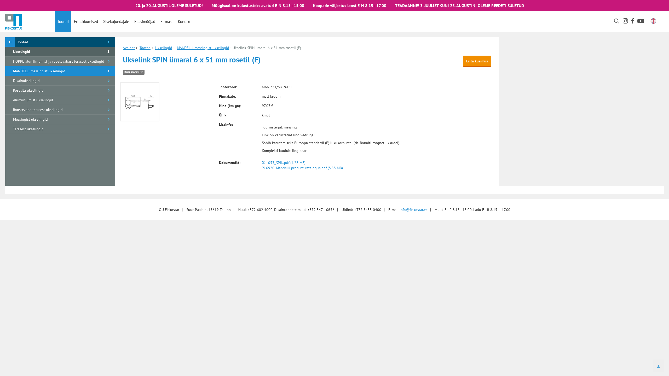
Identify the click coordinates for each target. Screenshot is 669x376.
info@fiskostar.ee (414, 209)
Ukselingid (21, 51)
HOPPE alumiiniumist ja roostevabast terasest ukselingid (58, 61)
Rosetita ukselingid (28, 90)
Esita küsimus (477, 61)
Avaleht (129, 47)
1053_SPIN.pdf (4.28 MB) (285, 162)
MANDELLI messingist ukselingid (39, 71)
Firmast (166, 21)
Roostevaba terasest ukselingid (38, 109)
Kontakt (184, 21)
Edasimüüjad (144, 21)
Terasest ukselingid (28, 129)
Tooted (63, 21)
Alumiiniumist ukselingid (33, 100)
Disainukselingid (26, 80)
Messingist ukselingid (30, 119)
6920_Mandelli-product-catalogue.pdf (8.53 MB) (304, 168)
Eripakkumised (86, 21)
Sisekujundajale (116, 21)
